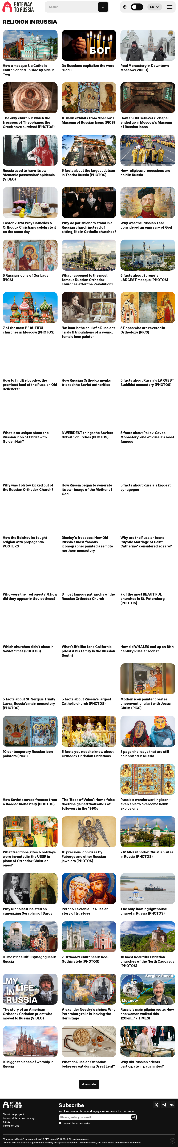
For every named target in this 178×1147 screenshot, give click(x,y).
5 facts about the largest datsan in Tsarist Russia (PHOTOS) (88, 172)
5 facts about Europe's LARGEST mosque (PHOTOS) (144, 277)
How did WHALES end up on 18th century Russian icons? (147, 649)
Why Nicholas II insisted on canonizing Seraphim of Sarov (27, 911)
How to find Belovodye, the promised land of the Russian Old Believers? (30, 384)
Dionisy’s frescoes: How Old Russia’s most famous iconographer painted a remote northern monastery (87, 544)
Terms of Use (11, 1125)
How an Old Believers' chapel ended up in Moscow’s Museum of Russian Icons (146, 122)
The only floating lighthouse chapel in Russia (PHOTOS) (143, 911)
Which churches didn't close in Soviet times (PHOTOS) (28, 649)
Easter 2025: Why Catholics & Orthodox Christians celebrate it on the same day (29, 227)
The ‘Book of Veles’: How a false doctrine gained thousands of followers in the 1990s (88, 804)
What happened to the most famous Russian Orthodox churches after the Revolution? (87, 279)
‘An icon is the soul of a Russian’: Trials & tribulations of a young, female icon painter (88, 332)
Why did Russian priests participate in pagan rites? (142, 1064)
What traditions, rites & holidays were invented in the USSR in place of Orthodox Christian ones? (29, 858)
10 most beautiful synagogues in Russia (29, 959)
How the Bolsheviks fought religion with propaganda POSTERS (25, 542)
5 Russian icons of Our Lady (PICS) (25, 277)
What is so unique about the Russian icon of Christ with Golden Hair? (26, 437)
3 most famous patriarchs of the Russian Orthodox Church (88, 596)
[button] (95, 5)
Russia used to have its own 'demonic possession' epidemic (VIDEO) (29, 174)
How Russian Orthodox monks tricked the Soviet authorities (86, 382)
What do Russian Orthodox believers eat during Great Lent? (88, 1064)
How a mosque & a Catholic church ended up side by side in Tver (28, 70)
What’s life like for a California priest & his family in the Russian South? (88, 651)
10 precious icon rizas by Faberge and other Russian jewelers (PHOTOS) (84, 856)
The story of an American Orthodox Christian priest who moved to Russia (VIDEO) (27, 1013)
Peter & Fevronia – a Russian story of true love (85, 911)
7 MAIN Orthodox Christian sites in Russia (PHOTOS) (146, 854)
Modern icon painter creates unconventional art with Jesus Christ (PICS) (145, 703)
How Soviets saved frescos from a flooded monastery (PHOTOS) (30, 802)
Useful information (150, 15)
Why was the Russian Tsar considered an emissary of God (146, 225)
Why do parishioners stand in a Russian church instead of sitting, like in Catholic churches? (89, 227)
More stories (89, 1084)
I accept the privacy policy (76, 1123)
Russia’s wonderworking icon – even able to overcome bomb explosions (145, 804)
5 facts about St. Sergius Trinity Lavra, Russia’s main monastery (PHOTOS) (29, 703)
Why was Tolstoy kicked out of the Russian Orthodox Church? (28, 487)
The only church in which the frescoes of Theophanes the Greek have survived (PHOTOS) (29, 122)
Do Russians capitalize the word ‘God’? (88, 68)
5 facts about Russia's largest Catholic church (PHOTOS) (86, 701)
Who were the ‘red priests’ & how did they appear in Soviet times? (30, 596)
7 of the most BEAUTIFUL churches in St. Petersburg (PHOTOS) (142, 598)
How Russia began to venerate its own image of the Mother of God (87, 489)
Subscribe (71, 1105)
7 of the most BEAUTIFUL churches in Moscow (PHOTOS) (29, 330)
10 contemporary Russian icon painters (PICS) (28, 754)
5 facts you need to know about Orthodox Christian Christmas (88, 754)
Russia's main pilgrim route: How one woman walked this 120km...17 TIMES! (147, 1013)
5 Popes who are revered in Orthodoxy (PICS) (142, 330)
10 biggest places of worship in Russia (28, 1064)
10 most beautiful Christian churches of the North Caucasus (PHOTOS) (147, 961)
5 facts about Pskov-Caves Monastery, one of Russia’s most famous (147, 437)
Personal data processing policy (19, 1120)
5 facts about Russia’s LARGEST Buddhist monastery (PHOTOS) (147, 382)
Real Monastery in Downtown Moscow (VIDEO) (144, 68)
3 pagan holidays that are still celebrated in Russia (144, 754)
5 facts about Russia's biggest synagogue (145, 487)
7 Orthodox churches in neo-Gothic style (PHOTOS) (85, 959)
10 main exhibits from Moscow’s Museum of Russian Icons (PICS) (88, 120)
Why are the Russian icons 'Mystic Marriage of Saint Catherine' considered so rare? (146, 542)
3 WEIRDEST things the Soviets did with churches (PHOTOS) (87, 435)
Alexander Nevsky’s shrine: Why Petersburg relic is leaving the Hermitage (89, 1013)
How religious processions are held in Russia (145, 172)
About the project (13, 1114)
